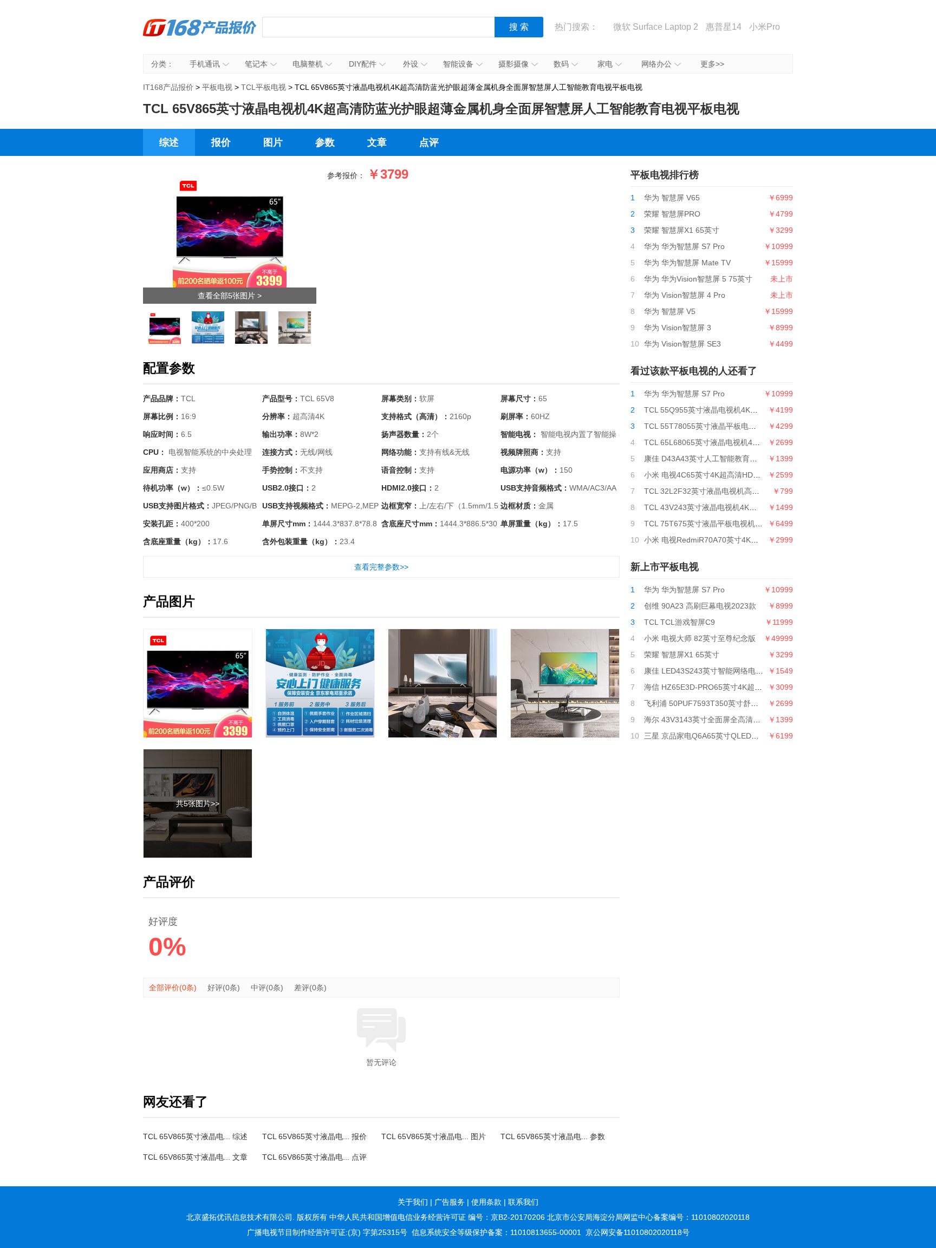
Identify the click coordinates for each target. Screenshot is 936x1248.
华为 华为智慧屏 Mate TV (687, 262)
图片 (273, 142)
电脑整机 (307, 64)
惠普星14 (724, 26)
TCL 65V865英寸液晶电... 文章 (195, 1157)
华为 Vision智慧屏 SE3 (682, 343)
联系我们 (523, 1202)
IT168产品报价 (200, 35)
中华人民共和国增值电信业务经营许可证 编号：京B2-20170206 (437, 1217)
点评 (429, 142)
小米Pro (764, 26)
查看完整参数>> (381, 567)
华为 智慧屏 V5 (670, 311)
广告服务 (449, 1202)
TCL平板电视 (263, 87)
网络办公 (656, 64)
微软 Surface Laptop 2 (655, 26)
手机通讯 (205, 64)
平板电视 (217, 87)
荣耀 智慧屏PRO (672, 214)
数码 (561, 64)
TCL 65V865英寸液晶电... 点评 (314, 1157)
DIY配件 (362, 64)
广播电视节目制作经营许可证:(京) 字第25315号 (327, 1232)
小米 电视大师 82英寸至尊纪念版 (700, 638)
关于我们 (413, 1202)
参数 (325, 142)
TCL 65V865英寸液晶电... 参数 (552, 1136)
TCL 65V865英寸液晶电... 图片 (433, 1136)
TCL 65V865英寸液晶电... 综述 (195, 1136)
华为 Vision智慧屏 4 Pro (684, 295)
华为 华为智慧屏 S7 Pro (684, 246)
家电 (605, 64)
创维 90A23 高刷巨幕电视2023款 (700, 606)
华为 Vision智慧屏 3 (677, 327)
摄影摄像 (513, 64)
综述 (169, 142)
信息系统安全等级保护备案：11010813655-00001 (496, 1232)
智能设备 (458, 64)
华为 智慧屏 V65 (672, 197)
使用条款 (486, 1202)
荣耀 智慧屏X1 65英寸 (681, 230)
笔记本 (256, 64)
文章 (377, 142)
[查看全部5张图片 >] (230, 177)
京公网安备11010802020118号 (638, 1232)
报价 (221, 142)
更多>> (712, 64)
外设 (410, 64)
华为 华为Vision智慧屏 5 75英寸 (698, 279)
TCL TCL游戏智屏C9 (679, 622)
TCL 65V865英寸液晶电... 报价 (314, 1136)
